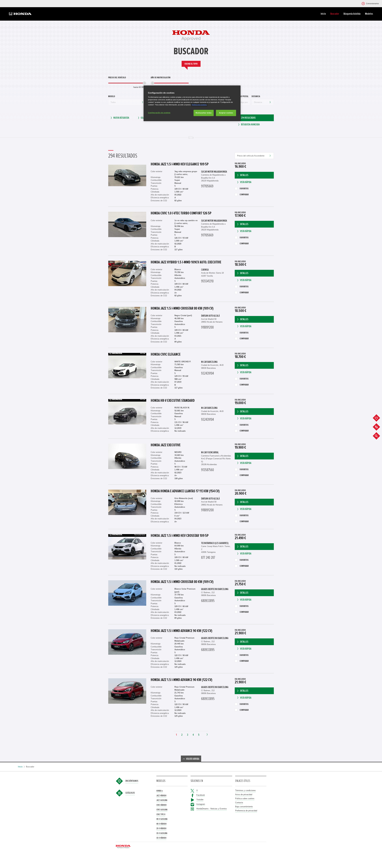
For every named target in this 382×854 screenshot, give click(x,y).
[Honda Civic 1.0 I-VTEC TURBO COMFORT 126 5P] (127, 224)
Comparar (244, 194)
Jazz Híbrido (161, 795)
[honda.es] (20, 14)
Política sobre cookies (244, 798)
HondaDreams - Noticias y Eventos (211, 809)
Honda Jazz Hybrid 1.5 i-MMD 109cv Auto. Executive (186, 262)
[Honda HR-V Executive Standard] (127, 411)
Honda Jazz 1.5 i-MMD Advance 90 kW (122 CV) (181, 631)
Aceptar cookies (226, 113)
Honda (159, 791)
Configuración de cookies (159, 112)
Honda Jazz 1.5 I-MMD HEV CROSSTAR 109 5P (179, 536)
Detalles (244, 175)
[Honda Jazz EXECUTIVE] (127, 456)
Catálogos (130, 793)
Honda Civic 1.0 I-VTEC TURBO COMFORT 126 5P (181, 213)
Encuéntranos (131, 781)
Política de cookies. (199, 104)
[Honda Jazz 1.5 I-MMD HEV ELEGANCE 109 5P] (127, 175)
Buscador (334, 13)
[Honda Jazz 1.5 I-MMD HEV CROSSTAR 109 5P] (127, 547)
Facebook (200, 795)
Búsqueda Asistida (352, 13)
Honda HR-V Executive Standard (173, 400)
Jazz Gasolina (161, 800)
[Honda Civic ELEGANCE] (127, 365)
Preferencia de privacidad (246, 810)
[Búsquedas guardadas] (379, 436)
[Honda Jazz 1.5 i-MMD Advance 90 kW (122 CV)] (127, 642)
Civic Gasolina (161, 809)
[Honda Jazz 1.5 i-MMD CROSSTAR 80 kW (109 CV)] (127, 319)
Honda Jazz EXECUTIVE (166, 445)
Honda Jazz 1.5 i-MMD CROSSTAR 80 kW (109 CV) (182, 308)
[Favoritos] (379, 418)
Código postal (242, 96)
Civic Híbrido (161, 805)
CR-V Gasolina (161, 833)
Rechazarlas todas (204, 113)
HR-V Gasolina (161, 819)
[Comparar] (379, 427)
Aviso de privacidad (243, 794)
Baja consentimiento (244, 806)
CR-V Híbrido (161, 838)
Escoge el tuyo (191, 64)
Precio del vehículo (117, 77)
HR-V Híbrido (161, 824)
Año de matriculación (160, 77)
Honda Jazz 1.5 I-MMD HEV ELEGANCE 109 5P (179, 164)
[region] (192, 103)
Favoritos (244, 188)
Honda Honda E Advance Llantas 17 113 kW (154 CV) (185, 491)
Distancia (256, 96)
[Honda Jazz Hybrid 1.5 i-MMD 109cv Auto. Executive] (127, 273)
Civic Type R (160, 814)
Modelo (111, 96)
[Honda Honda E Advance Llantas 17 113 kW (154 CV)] (127, 502)
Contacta (239, 802)
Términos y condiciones (245, 790)
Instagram (200, 804)
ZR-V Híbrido (161, 828)
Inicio (323, 13)
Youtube (199, 799)
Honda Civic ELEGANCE (166, 354)
